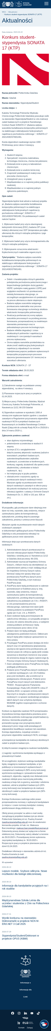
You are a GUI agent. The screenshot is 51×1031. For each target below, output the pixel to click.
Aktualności (12, 12)
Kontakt (21, 1028)
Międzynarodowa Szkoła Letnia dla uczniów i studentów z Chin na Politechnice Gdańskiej (25, 903)
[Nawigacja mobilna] (46, 4)
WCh (4, 12)
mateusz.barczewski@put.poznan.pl (32, 828)
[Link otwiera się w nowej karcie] (12, 1013)
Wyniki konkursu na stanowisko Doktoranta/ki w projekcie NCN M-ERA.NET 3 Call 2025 (20, 921)
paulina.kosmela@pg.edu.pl (15, 822)
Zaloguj (30, 1028)
